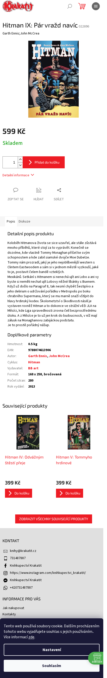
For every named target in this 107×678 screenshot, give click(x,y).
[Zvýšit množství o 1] (20, 159)
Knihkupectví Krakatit (26, 565)
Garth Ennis (37, 356)
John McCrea (59, 356)
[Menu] (96, 6)
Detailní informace (15, 175)
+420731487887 (21, 587)
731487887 (18, 558)
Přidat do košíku (47, 162)
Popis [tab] (11, 221)
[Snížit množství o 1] (20, 165)
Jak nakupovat (13, 608)
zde (31, 637)
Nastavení (52, 650)
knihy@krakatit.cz (23, 550)
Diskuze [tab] (24, 221)
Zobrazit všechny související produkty (53, 519)
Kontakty (9, 614)
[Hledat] (70, 6)
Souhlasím (51, 666)
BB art (33, 368)
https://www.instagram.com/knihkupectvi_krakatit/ (48, 572)
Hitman (34, 362)
